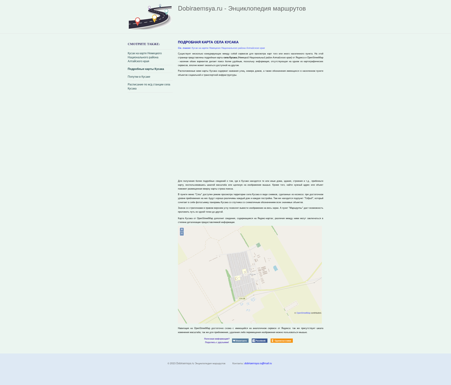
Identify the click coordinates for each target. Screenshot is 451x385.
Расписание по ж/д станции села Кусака (149, 86)
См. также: (184, 48)
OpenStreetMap (303, 312)
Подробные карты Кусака (146, 69)
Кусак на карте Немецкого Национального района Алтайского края (145, 57)
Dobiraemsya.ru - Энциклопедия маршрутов (242, 7)
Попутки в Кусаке (139, 77)
